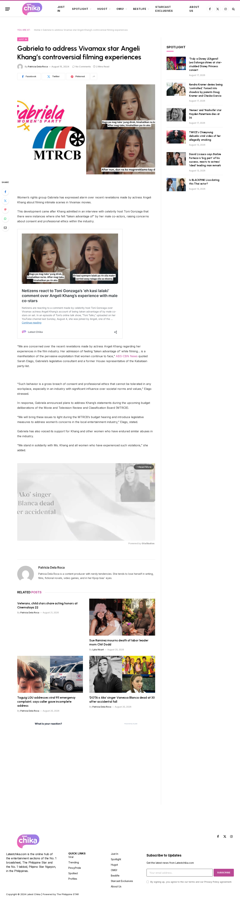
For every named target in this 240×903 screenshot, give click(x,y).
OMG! (120, 8)
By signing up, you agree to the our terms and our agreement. (191, 882)
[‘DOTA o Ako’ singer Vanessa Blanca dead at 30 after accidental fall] (122, 674)
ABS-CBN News (127, 356)
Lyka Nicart (98, 649)
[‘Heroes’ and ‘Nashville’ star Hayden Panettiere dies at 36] (176, 114)
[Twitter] (5, 200)
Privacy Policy (211, 882)
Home (37, 30)
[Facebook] (5, 191)
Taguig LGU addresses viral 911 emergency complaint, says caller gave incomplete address (46, 701)
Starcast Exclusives (164, 8)
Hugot (102, 8)
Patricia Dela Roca (38, 66)
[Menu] (7, 9)
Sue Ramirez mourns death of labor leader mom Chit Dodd (118, 642)
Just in (61, 8)
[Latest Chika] (32, 9)
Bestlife (139, 8)
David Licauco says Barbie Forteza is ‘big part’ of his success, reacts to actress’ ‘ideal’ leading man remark (205, 160)
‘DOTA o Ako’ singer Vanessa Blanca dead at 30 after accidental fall (122, 699)
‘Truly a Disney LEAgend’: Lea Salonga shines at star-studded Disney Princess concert (205, 64)
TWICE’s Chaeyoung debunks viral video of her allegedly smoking (205, 136)
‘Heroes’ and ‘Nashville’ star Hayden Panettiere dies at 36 (205, 114)
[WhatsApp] (5, 218)
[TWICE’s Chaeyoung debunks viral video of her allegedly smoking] (176, 137)
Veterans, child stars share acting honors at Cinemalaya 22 (47, 605)
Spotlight (80, 8)
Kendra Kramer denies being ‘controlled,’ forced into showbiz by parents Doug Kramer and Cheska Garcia (206, 90)
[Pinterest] (5, 209)
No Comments (83, 66)
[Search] (233, 9)
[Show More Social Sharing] (93, 76)
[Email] (5, 227)
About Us (194, 8)
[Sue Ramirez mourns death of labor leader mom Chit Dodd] (122, 617)
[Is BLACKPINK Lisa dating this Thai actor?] (176, 184)
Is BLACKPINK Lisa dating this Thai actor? (204, 181)
